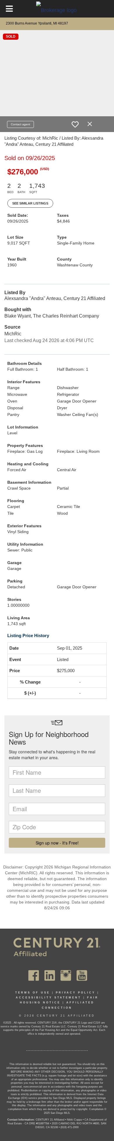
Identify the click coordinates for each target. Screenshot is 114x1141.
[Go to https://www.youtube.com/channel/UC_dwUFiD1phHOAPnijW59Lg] (82, 975)
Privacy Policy (75, 992)
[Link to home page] (57, 10)
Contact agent (20, 124)
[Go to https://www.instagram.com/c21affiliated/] (65, 975)
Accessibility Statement (48, 997)
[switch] (75, 124)
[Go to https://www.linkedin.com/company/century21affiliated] (49, 975)
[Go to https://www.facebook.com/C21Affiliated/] (33, 975)
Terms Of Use (32, 992)
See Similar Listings (30, 203)
